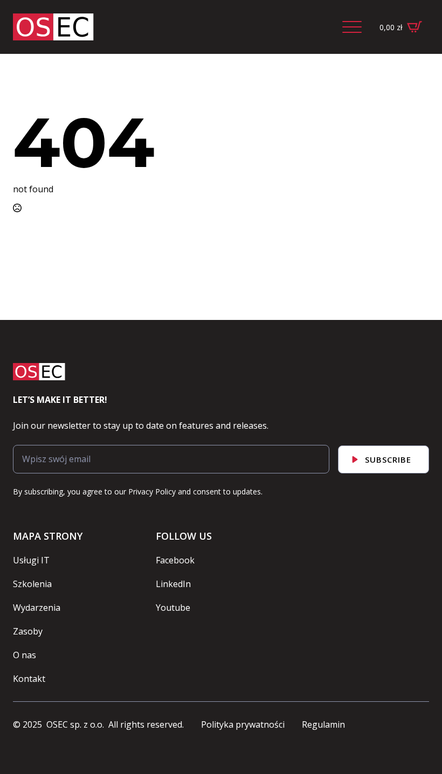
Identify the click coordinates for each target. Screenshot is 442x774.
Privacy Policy (152, 491)
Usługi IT (31, 560)
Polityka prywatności (243, 724)
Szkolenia (32, 584)
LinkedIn (173, 584)
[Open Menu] (352, 27)
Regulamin (323, 724)
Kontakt (29, 679)
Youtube (173, 607)
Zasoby (28, 631)
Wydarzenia (36, 607)
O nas (24, 655)
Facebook (175, 560)
